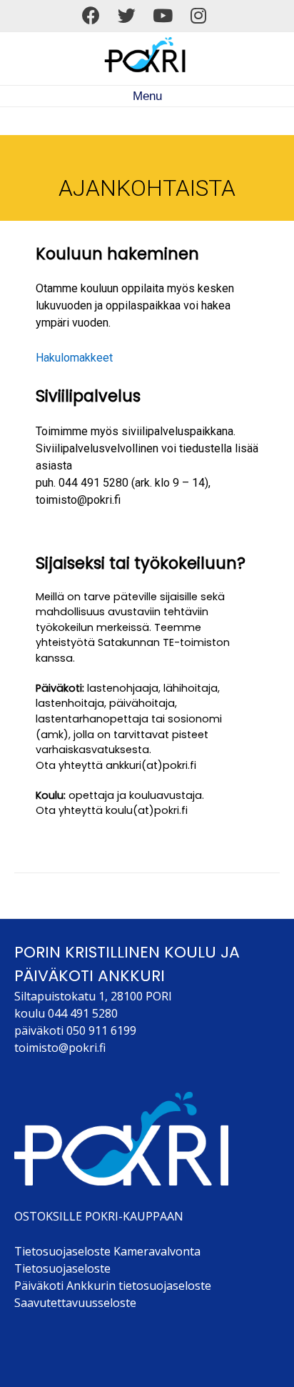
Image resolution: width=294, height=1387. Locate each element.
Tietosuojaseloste (62, 1268)
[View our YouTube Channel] (162, 16)
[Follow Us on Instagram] (198, 16)
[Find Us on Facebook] (91, 16)
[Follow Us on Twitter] (126, 16)
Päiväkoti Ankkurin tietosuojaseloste (112, 1285)
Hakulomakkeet (74, 357)
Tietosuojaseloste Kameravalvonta (107, 1251)
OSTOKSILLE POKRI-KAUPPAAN (98, 1216)
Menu (147, 96)
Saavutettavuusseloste (75, 1303)
